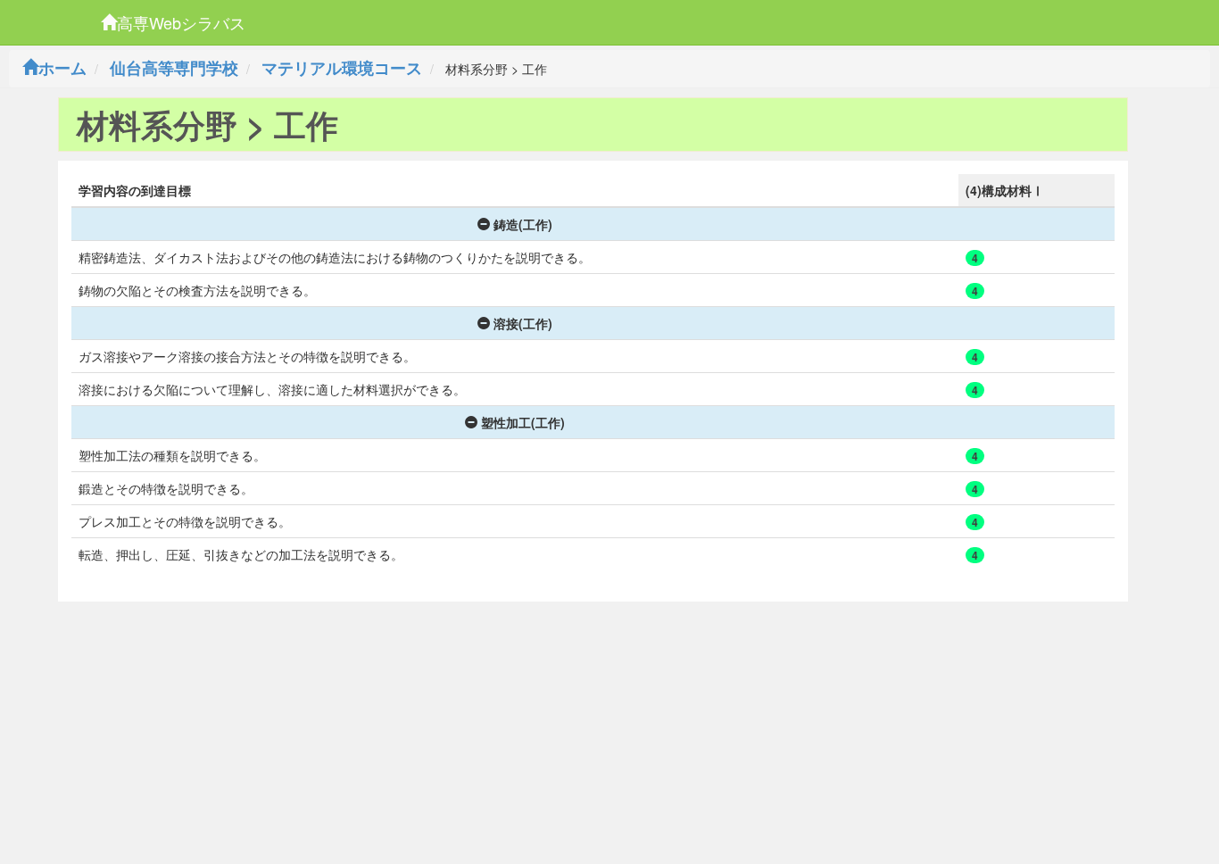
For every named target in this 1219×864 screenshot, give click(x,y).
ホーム (62, 67)
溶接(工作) (522, 323)
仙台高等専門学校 (174, 67)
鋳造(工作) (522, 224)
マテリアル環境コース (341, 67)
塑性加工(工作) (523, 422)
